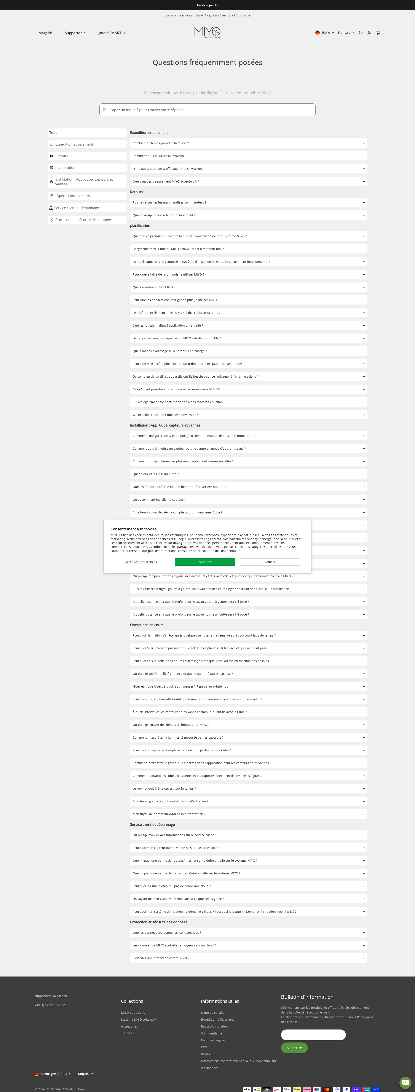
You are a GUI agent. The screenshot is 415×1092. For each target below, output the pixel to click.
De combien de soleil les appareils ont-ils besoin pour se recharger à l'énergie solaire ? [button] (196, 376)
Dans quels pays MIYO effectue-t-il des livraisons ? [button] (169, 169)
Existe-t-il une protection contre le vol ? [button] (161, 958)
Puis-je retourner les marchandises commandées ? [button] (169, 202)
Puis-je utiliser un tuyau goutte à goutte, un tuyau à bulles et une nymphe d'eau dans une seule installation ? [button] (212, 589)
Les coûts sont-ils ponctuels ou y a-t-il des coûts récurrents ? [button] (176, 313)
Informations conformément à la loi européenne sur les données (238, 1064)
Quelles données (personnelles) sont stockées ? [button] (167, 932)
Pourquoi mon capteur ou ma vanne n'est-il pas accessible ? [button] (176, 848)
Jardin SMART (110, 32)
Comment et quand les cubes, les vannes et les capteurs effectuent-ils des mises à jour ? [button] (197, 776)
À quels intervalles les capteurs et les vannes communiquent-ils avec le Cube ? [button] (190, 712)
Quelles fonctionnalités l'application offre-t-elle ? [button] (168, 325)
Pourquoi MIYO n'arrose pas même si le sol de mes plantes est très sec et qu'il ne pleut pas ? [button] (200, 648)
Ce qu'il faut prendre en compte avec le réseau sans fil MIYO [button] (176, 389)
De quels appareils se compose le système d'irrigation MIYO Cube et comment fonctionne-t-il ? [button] (201, 262)
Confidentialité (211, 1033)
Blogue (206, 1054)
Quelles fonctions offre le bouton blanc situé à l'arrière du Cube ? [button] (180, 487)
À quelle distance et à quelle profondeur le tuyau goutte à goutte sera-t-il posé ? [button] (191, 602)
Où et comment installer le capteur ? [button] (159, 499)
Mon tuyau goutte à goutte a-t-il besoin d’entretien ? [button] (170, 801)
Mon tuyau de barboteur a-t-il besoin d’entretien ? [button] (169, 814)
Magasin (45, 32)
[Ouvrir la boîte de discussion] (405, 1083)
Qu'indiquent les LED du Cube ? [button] (156, 474)
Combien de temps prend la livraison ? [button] (161, 143)
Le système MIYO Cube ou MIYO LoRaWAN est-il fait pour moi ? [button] (178, 249)
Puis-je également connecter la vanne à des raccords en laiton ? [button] (179, 402)
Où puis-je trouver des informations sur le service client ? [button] (174, 835)
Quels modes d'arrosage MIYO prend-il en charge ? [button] (170, 351)
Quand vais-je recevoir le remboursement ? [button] (164, 215)
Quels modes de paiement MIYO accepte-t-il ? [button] (166, 181)
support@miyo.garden (51, 996)
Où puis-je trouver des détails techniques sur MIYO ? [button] (171, 725)
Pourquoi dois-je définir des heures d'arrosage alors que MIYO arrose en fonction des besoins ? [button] (202, 661)
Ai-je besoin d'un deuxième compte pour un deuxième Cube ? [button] (177, 512)
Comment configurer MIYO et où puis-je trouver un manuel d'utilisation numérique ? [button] (194, 436)
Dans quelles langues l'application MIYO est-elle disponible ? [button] (177, 338)
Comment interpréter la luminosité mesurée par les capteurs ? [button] (178, 737)
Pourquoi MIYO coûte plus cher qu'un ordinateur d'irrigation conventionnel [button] (187, 364)
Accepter (205, 562)
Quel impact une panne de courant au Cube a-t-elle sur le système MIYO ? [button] (186, 873)
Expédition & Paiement (217, 1019)
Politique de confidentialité (220, 551)
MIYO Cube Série (133, 1012)
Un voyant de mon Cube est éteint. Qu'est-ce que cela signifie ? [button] (178, 899)
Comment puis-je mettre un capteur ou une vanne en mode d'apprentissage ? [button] (189, 448)
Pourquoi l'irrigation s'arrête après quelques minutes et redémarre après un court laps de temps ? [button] (204, 635)
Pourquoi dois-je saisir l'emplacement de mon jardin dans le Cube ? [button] (182, 750)
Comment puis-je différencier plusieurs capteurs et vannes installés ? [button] (183, 461)
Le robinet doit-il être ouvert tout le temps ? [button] (164, 788)
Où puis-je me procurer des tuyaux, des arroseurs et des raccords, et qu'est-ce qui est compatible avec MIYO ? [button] (213, 576)
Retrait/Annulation (214, 1026)
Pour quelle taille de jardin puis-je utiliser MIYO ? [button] (168, 274)
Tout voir (127, 1033)
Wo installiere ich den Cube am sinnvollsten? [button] (165, 415)
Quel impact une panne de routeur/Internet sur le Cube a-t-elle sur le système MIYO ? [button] (195, 860)
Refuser (270, 562)
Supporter (73, 32)
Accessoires (129, 1026)
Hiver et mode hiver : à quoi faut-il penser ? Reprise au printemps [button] (180, 686)
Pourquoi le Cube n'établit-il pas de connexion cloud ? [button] (172, 886)
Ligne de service (212, 1012)
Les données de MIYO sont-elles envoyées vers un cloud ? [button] (174, 945)
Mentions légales (213, 1040)
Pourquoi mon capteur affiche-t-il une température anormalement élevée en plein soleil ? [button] (197, 699)
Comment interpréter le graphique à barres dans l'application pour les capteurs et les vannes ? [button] (202, 763)
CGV (204, 1047)
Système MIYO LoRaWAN (139, 1019)
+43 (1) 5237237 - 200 (50, 1005)
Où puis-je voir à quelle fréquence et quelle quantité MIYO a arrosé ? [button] (183, 674)
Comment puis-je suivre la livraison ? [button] (159, 156)
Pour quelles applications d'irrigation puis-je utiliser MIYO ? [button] (176, 300)
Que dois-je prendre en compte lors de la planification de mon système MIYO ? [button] (190, 236)
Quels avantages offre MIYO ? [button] (154, 287)
